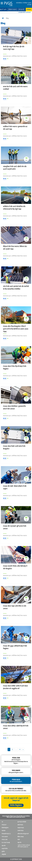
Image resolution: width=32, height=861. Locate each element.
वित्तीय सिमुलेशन (16, 805)
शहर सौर (3, 845)
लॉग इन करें (21, 9)
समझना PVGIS (20, 828)
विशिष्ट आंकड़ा (20, 836)
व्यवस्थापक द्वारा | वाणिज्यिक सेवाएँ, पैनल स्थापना (15, 56)
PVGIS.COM (4, 839)
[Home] (3, 18)
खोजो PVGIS (20, 825)
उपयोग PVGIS (20, 830)
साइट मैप (19, 842)
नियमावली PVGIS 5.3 (6, 834)
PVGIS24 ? (4, 825)
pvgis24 (29, 9)
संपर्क (18, 839)
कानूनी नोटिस (5, 848)
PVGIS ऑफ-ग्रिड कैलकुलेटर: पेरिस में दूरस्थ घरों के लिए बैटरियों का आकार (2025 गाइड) (15, 329)
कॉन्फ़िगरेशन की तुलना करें (23, 834)
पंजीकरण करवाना (12, 9)
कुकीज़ (3, 851)
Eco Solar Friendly (6, 842)
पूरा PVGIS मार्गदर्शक (21, 822)
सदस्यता (3, 830)
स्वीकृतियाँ (4, 854)
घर (2, 822)
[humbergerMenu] (2, 3)
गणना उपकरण (5, 836)
